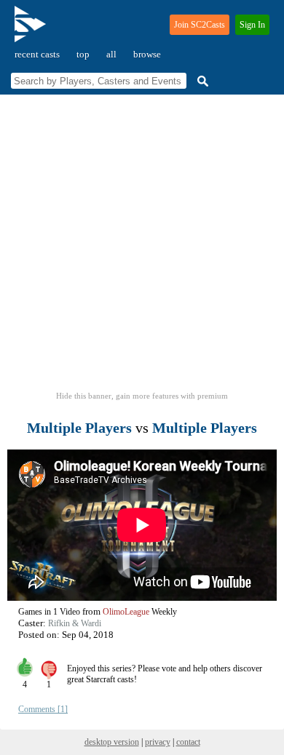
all (111, 54)
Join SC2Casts (199, 25)
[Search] (201, 81)
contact (188, 742)
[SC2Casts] (32, 30)
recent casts (37, 54)
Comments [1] (43, 709)
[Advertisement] (142, 247)
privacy (157, 742)
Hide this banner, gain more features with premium (142, 395)
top (83, 54)
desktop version (111, 742)
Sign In (252, 25)
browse (147, 54)
